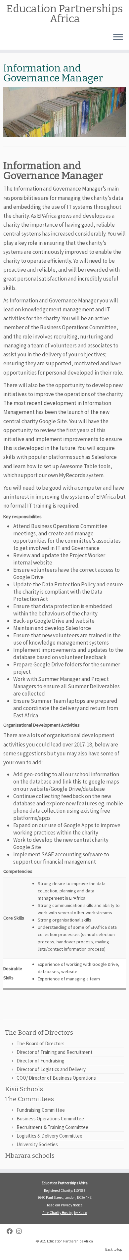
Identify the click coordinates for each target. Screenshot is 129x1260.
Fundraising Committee (41, 1110)
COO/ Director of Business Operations (56, 1078)
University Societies (37, 1144)
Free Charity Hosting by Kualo (64, 1212)
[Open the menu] (118, 38)
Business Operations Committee (78, 327)
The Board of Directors (40, 1043)
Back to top (113, 1249)
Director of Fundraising (40, 1061)
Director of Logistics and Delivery (51, 1069)
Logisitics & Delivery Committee (49, 1136)
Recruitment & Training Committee (52, 1127)
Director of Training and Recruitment (55, 1052)
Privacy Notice (71, 1205)
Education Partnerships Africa (64, 14)
